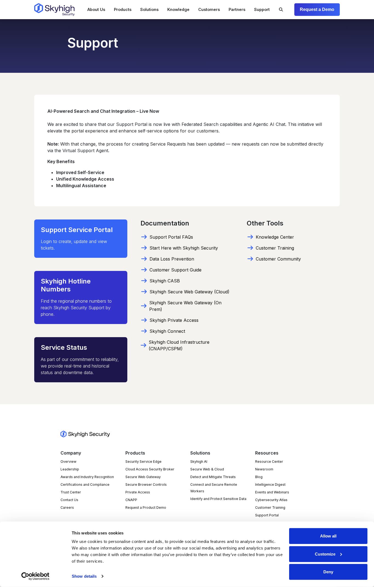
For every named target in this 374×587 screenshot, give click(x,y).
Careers (67, 507)
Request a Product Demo (145, 507)
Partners (237, 9)
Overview (68, 461)
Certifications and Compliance (85, 484)
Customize (325, 553)
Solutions (149, 9)
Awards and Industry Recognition (87, 477)
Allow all (328, 536)
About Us (96, 9)
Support (262, 9)
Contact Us (69, 500)
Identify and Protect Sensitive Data (218, 499)
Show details (84, 576)
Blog (259, 477)
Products (122, 9)
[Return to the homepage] (54, 9)
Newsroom (264, 469)
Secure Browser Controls (146, 484)
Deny (328, 571)
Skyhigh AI (198, 461)
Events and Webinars (272, 492)
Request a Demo (317, 9)
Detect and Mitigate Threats (213, 477)
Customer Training (270, 507)
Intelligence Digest (270, 484)
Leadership (70, 469)
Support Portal (267, 515)
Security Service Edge (143, 461)
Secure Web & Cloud (207, 469)
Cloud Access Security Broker (149, 469)
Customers (209, 9)
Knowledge (178, 9)
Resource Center (269, 461)
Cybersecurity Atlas (271, 500)
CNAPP (131, 500)
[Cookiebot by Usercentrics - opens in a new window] (35, 576)
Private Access (137, 492)
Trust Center (71, 492)
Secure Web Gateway (143, 477)
